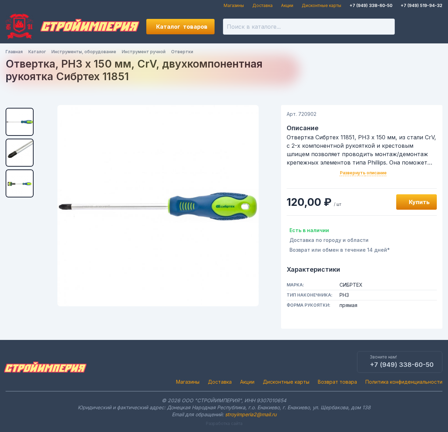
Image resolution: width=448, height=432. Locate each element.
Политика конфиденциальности (403, 382)
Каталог (182, 26)
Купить (419, 201)
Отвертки (182, 51)
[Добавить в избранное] (383, 202)
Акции (287, 5)
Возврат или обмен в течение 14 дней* (339, 250)
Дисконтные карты (321, 5)
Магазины (234, 5)
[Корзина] (434, 26)
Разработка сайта (224, 423)
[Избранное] (411, 26)
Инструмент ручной (144, 51)
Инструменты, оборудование (83, 51)
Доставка (262, 5)
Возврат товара (337, 382)
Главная (14, 51)
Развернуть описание (363, 172)
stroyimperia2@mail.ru (250, 414)
